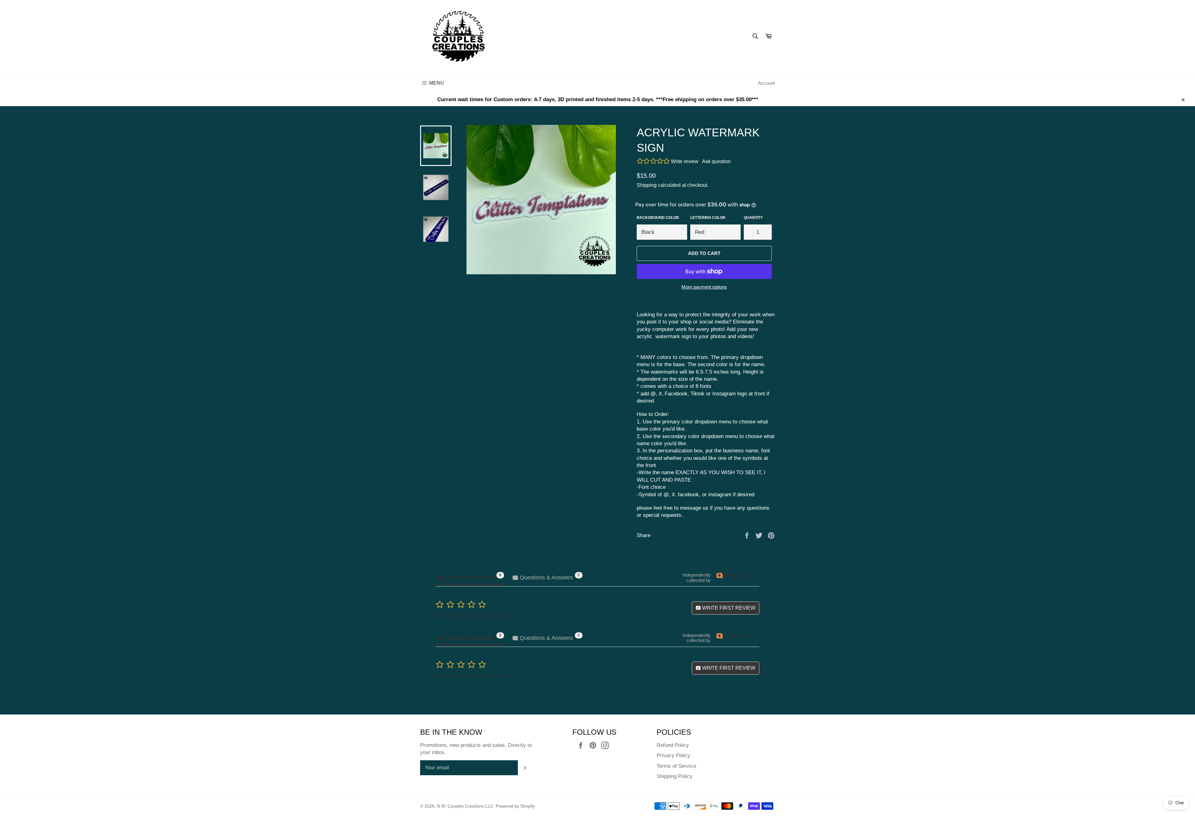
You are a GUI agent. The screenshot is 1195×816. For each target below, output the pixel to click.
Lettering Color (707, 217)
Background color (658, 217)
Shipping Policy (674, 776)
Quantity (753, 217)
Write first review (728, 608)
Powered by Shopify (515, 806)
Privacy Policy (673, 755)
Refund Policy (673, 745)
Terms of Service (676, 766)
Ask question (716, 161)
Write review (684, 161)
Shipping (647, 185)
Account (766, 83)
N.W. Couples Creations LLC (465, 806)
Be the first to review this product (471, 615)
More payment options (704, 287)
